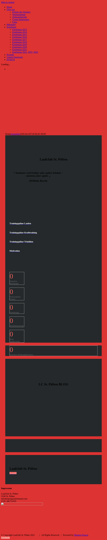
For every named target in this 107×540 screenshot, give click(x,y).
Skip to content (7, 2)
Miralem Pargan (81, 535)
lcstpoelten (15, 134)
